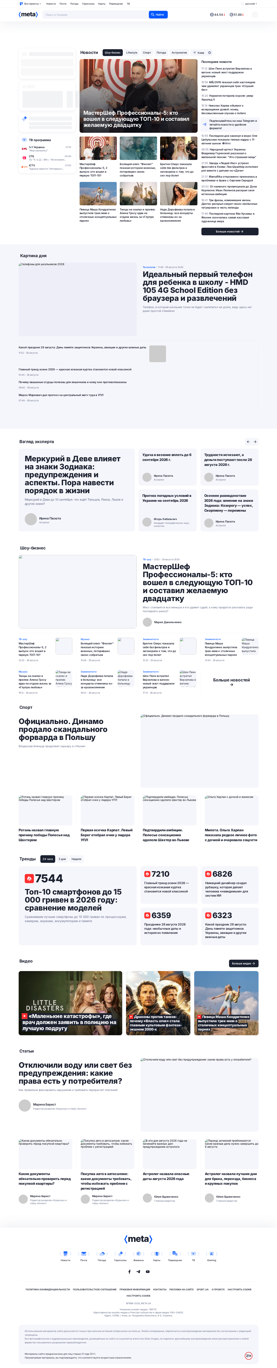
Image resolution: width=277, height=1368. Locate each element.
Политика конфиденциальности (48, 1289)
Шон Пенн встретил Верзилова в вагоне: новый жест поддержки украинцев (159, 681)
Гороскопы (88, 3)
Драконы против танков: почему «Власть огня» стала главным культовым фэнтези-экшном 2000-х (158, 1003)
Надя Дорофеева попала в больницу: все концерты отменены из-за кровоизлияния (177, 215)
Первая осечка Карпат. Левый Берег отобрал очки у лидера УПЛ (107, 835)
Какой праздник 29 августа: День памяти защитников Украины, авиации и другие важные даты (82, 347)
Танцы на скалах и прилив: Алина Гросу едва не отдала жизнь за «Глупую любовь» (137, 215)
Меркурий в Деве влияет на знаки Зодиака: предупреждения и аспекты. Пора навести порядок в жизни (73, 474)
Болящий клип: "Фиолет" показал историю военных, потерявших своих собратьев (138, 169)
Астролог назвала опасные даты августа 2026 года (166, 1176)
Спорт (147, 52)
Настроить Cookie (239, 1289)
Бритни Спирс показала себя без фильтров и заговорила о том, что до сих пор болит (177, 169)
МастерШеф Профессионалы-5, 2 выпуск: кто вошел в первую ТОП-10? (93, 169)
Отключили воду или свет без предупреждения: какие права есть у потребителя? (75, 1073)
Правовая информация (135, 1289)
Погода (74, 3)
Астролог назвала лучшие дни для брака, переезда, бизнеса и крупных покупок (231, 1179)
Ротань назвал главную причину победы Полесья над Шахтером (44, 835)
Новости (51, 3)
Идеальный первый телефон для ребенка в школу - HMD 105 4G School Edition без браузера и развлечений (198, 286)
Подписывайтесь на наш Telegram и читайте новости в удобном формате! (233, 124)
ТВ (128, 3)
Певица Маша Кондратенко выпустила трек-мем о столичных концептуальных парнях (98, 215)
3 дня (62, 859)
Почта (63, 3)
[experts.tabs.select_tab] (248, 442)
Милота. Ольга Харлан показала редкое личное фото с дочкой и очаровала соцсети (231, 835)
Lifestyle (131, 52)
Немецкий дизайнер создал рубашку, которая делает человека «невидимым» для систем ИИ (226, 889)
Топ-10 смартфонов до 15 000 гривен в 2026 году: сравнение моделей (73, 900)
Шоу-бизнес (113, 52)
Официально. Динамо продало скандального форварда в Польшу (63, 729)
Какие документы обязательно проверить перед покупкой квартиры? (45, 1179)
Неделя (76, 859)
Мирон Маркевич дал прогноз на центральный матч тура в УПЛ (61, 395)
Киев (201, 52)
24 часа (48, 859)
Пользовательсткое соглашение (95, 1289)
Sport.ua (203, 1289)
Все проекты (31, 3)
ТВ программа (40, 140)
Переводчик (116, 3)
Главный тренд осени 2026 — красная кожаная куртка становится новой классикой (75, 369)
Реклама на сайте (181, 1289)
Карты (101, 3)
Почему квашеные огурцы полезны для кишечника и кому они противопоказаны (73, 382)
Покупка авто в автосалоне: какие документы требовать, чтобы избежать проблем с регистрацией (106, 1181)
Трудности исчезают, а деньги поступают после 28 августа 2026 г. (228, 460)
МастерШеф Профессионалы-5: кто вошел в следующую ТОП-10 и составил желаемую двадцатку (198, 582)
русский (250, 3)
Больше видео (241, 963)
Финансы (138, 1260)
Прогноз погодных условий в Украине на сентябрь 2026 (166, 498)
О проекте (218, 1289)
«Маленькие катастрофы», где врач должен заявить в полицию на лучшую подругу (70, 1003)
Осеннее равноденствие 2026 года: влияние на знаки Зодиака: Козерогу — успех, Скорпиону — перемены (228, 503)
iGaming (211, 1260)
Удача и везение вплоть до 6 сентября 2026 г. (167, 457)
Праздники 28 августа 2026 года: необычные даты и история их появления (165, 928)
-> (231, 682)
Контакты (159, 1289)
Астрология (179, 52)
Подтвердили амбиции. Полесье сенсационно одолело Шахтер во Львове (166, 835)
